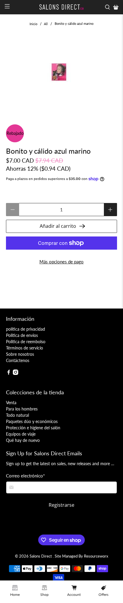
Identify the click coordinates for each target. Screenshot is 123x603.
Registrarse (61, 505)
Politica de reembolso (25, 341)
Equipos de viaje (21, 433)
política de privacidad (25, 329)
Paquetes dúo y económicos (32, 421)
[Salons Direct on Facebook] (8, 373)
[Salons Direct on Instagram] (15, 373)
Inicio (33, 23)
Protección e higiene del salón (33, 427)
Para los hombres (22, 408)
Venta (11, 402)
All (46, 23)
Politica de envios (22, 335)
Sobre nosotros (20, 354)
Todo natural (17, 415)
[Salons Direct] (61, 7)
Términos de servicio (24, 347)
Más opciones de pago (61, 261)
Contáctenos (17, 360)
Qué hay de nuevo (23, 440)
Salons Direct (41, 556)
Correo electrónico (25, 475)
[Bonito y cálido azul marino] (61, 72)
